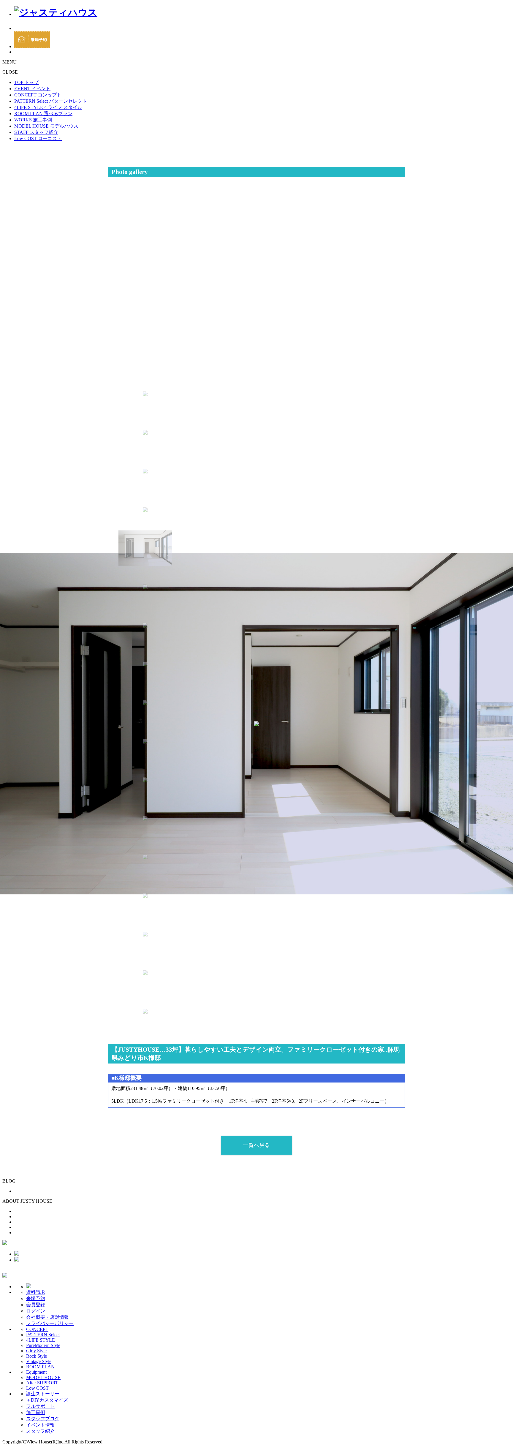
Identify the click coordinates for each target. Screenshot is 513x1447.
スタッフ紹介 (40, 1431)
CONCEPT (37, 1329)
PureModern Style (43, 1345)
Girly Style (36, 1350)
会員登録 (35, 1304)
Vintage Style (38, 1361)
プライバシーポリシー (50, 1323)
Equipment (36, 1372)
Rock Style (36, 1356)
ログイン (35, 1310)
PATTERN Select (43, 1334)
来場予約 (35, 1298)
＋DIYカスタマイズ (47, 1399)
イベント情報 (40, 1424)
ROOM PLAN (40, 1366)
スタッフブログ (42, 1418)
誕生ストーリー (42, 1393)
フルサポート (40, 1406)
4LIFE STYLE (40, 1340)
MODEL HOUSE (43, 1377)
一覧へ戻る (256, 1145)
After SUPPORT (42, 1382)
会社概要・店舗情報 (47, 1317)
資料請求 (35, 1292)
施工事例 (35, 1412)
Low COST (37, 1388)
